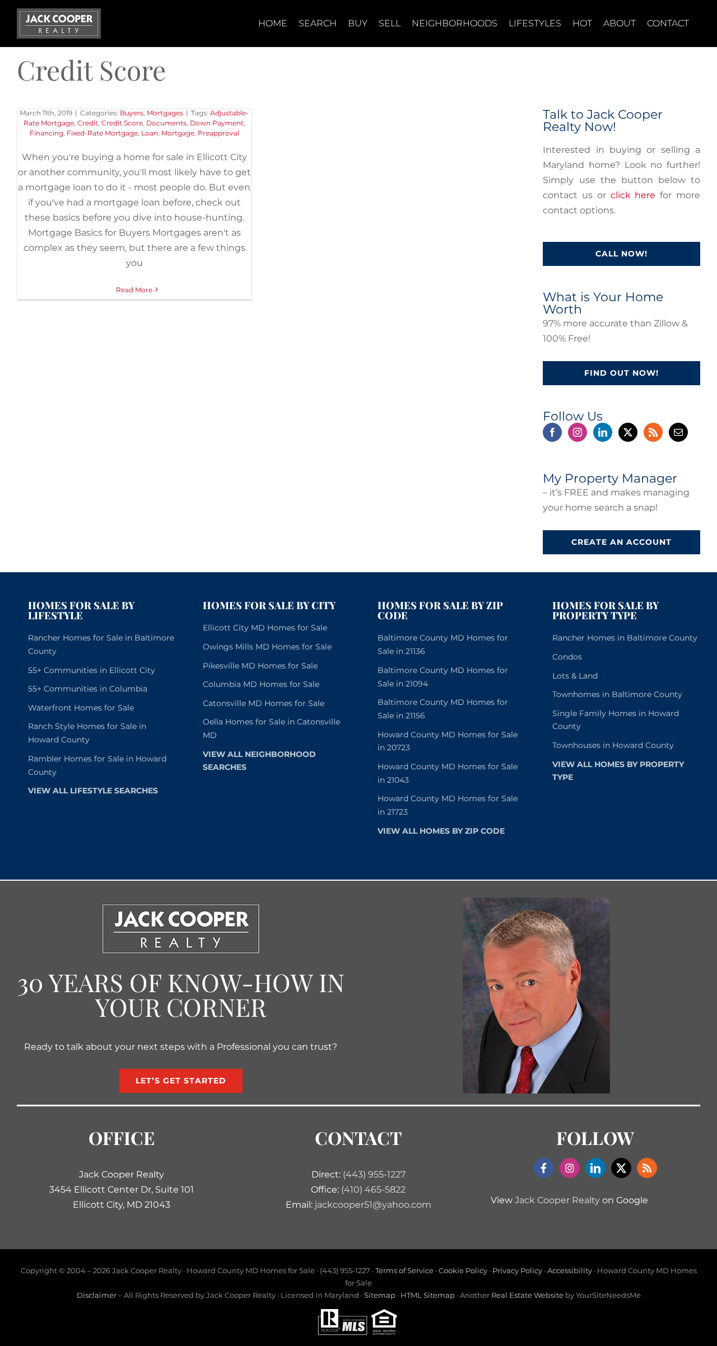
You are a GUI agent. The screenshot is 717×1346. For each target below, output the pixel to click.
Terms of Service (404, 1270)
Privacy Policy (517, 1270)
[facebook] (544, 1168)
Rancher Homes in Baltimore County (624, 638)
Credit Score (122, 123)
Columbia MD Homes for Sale (261, 684)
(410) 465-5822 (373, 1189)
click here (633, 195)
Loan (149, 133)
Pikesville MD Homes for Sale (260, 666)
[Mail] (678, 432)
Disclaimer (97, 1295)
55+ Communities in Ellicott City (91, 670)
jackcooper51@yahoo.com (373, 1204)
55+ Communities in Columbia (87, 689)
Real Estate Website (527, 1295)
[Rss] (653, 432)
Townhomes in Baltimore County (617, 694)
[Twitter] (627, 432)
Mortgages (165, 113)
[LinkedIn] (602, 432)
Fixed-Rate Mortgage (102, 133)
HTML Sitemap (428, 1295)
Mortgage (177, 133)
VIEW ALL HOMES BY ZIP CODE (441, 831)
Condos (567, 657)
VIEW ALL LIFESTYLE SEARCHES (93, 791)
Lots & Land (575, 676)
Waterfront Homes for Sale (81, 708)
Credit (87, 123)
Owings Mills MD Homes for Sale (267, 647)
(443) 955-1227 (374, 1174)
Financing (46, 133)
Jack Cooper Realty (557, 1200)
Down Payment (217, 123)
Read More (134, 290)
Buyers (131, 113)
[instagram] (570, 1168)
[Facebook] (552, 432)
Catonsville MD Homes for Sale (263, 703)
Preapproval (218, 133)
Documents (166, 123)
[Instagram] (577, 432)
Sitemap (379, 1295)
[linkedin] (595, 1168)
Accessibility (569, 1270)
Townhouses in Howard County (613, 745)
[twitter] (621, 1168)
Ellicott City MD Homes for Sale (265, 628)
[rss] (647, 1168)
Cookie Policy (463, 1270)
